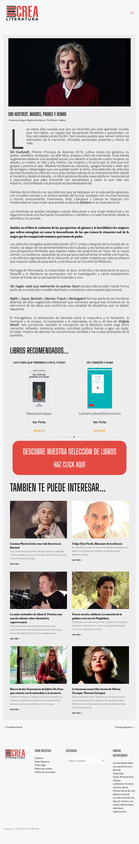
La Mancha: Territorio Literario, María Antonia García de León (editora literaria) (124, 789)
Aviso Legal (40, 765)
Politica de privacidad (45, 772)
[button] (61, 436)
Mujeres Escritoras (36, 120)
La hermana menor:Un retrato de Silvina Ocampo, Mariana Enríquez (96, 691)
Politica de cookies (43, 768)
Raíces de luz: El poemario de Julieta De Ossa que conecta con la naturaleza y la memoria (36, 691)
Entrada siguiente (125, 727)
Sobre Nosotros (42, 761)
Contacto (39, 758)
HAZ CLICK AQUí (69, 464)
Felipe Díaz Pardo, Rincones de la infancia (97, 543)
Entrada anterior (13, 727)
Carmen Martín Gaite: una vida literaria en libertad (35, 545)
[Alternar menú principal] (132, 12)
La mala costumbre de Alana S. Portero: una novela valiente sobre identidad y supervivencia (36, 618)
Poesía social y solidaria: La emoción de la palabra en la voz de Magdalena (97, 616)
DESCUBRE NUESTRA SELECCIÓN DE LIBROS (69, 451)
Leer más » (15, 564)
